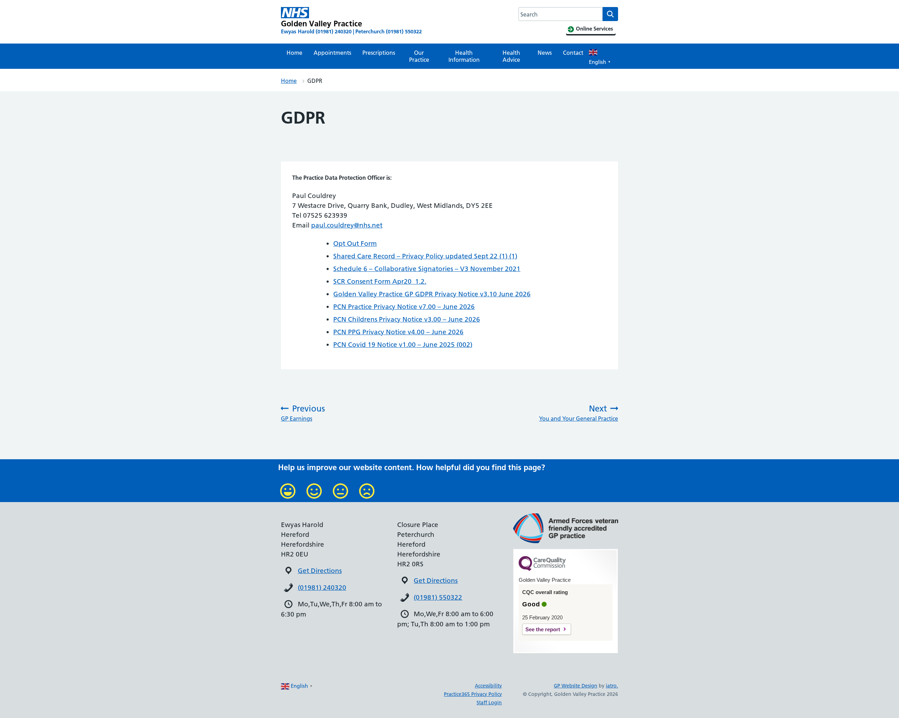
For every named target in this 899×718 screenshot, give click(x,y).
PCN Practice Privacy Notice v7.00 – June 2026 (404, 307)
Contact (573, 52)
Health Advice (511, 56)
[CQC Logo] (542, 569)
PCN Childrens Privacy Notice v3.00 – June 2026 (406, 319)
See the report (542, 629)
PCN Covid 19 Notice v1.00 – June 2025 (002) (402, 345)
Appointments (332, 52)
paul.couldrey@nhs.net (346, 225)
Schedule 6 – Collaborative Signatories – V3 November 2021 (426, 269)
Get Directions (320, 571)
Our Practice (419, 56)
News (545, 52)
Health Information (464, 56)
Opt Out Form (355, 243)
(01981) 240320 (322, 588)
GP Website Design (575, 686)
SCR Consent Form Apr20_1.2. (379, 281)
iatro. (612, 686)
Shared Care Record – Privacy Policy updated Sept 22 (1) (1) (425, 256)
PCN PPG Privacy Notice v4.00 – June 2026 (398, 332)
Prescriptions (378, 52)
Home (294, 52)
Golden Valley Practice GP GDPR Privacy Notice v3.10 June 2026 (432, 294)
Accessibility (488, 686)
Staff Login (489, 702)
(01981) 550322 (438, 597)
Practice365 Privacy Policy (473, 694)
